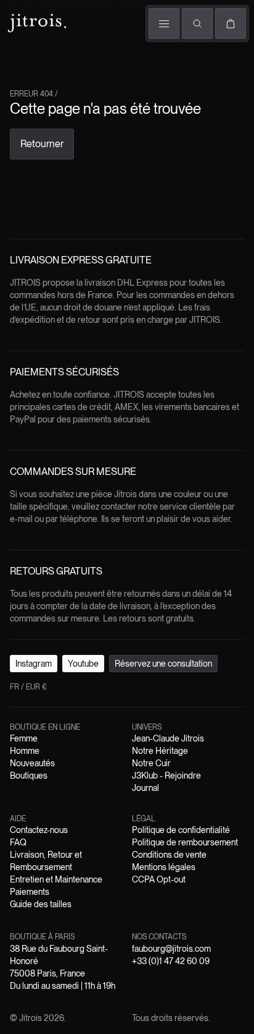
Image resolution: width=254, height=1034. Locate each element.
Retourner (41, 144)
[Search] (197, 23)
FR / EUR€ (28, 687)
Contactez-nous (39, 830)
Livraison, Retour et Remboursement (46, 861)
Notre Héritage (160, 751)
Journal (145, 788)
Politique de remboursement (185, 842)
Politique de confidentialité (181, 830)
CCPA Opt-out (159, 879)
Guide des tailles (41, 904)
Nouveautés (32, 763)
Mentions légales (163, 867)
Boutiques (28, 775)
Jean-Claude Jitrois (168, 738)
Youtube (83, 664)
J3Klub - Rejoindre (166, 775)
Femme (24, 738)
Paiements (29, 892)
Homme (24, 751)
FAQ (18, 842)
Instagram (33, 664)
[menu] (164, 23)
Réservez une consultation (163, 664)
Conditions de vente (169, 855)
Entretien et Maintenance (56, 879)
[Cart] (230, 23)
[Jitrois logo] (36, 22)
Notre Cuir (151, 763)
